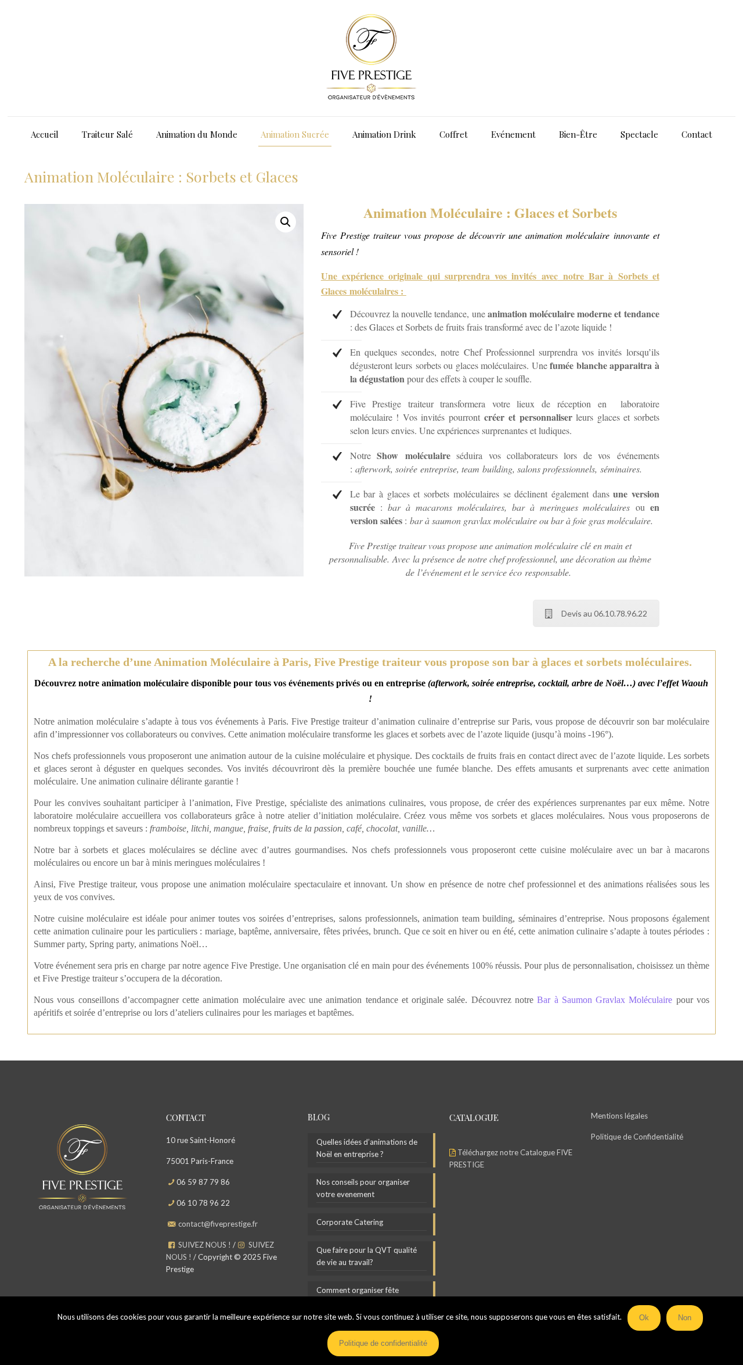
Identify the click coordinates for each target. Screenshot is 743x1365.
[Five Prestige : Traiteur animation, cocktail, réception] (371, 58)
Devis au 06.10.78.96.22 (604, 613)
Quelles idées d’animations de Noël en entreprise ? (366, 1148)
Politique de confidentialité (383, 1343)
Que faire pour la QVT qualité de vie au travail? (366, 1256)
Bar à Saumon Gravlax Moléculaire (604, 1000)
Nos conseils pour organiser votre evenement (363, 1188)
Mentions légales (619, 1115)
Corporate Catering (349, 1222)
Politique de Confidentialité (637, 1136)
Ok (644, 1317)
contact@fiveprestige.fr (218, 1223)
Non (684, 1317)
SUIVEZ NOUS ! (204, 1244)
